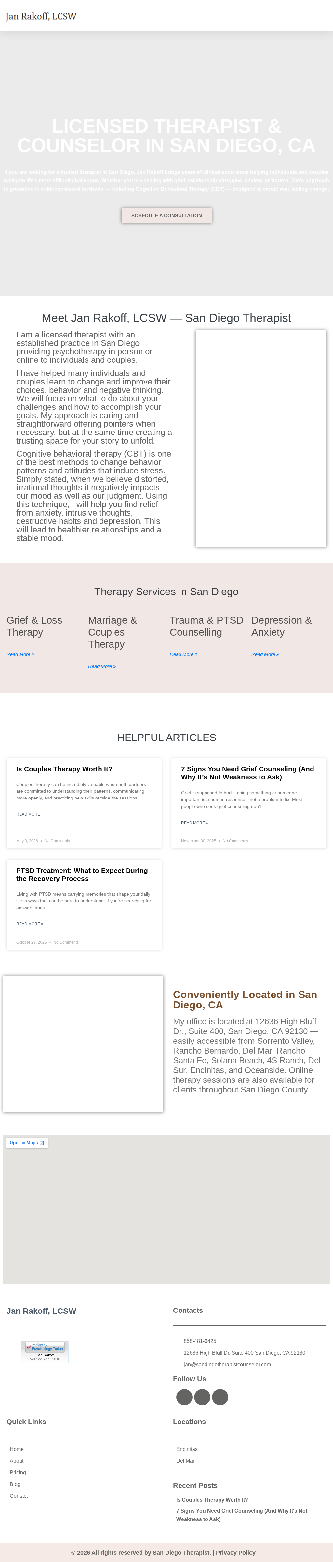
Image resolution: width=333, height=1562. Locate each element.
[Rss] (220, 1397)
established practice (53, 343)
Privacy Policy (236, 1552)
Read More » (29, 814)
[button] (323, 15)
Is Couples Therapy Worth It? (64, 769)
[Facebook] (184, 1397)
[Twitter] (202, 1397)
